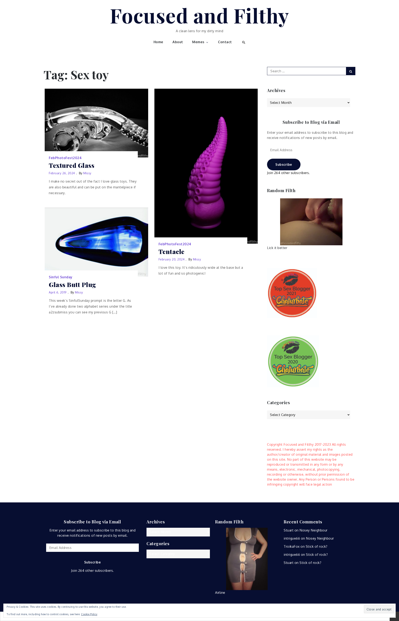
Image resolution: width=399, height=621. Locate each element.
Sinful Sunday (61, 277)
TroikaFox (292, 546)
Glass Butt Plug (72, 285)
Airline (220, 592)
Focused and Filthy (199, 15)
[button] (243, 42)
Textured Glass (71, 165)
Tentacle (172, 252)
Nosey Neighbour (313, 530)
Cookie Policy (89, 614)
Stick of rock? (317, 546)
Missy (87, 173)
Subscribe (283, 164)
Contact (225, 42)
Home (158, 42)
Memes (198, 42)
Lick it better (277, 248)
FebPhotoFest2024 (65, 158)
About (177, 42)
